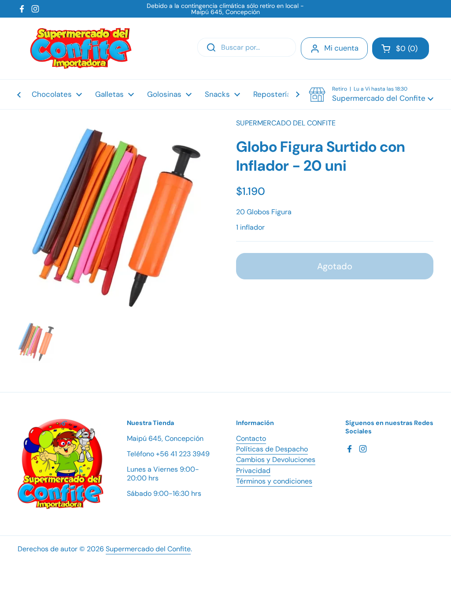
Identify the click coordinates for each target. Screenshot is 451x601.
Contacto (251, 438)
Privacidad (253, 470)
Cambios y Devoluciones (275, 459)
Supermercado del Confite (148, 548)
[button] (400, 48)
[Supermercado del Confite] (81, 48)
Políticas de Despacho (272, 449)
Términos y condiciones (274, 481)
